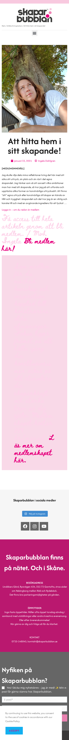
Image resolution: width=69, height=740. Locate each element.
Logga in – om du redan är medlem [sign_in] (20, 209)
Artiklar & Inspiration (14, 26)
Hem (3, 26)
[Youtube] (44, 526)
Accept (14, 730)
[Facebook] (25, 526)
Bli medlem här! (28, 244)
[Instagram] (34, 526)
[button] (35, 33)
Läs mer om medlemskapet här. (34, 448)
